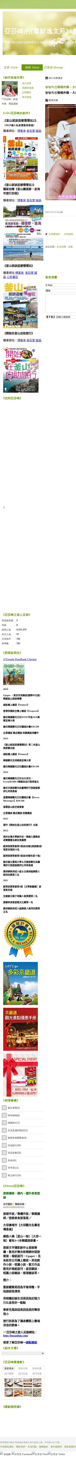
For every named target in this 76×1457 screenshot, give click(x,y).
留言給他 (26, 97)
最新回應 (23, 1368)
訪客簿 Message (53, 67)
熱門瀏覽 (9, 1373)
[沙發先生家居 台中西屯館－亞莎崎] (9, 1382)
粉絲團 (7, 1454)
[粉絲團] (1, 1453)
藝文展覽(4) (14, 1108)
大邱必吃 (68, 234)
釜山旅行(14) (14, 1175)
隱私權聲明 (70, 1446)
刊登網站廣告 (7, 1446)
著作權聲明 (56, 1446)
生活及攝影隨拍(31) (18, 1130)
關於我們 (20, 1446)
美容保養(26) (14, 1152)
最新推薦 (37, 1368)
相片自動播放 (56, 78)
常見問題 (32, 1446)
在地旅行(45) (14, 1145)
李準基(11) (13, 1167)
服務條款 (43, 1446)
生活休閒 (61, 246)
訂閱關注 (26, 92)
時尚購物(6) (14, 1115)
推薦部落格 (28, 88)
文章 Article (11, 67)
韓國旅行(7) (14, 1122)
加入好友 (26, 83)
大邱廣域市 (54, 234)
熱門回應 (23, 1373)
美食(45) (12, 1160)
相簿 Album (32, 67)
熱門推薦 (37, 1373)
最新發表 (9, 1368)
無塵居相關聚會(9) (17, 1137)
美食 (70, 246)
